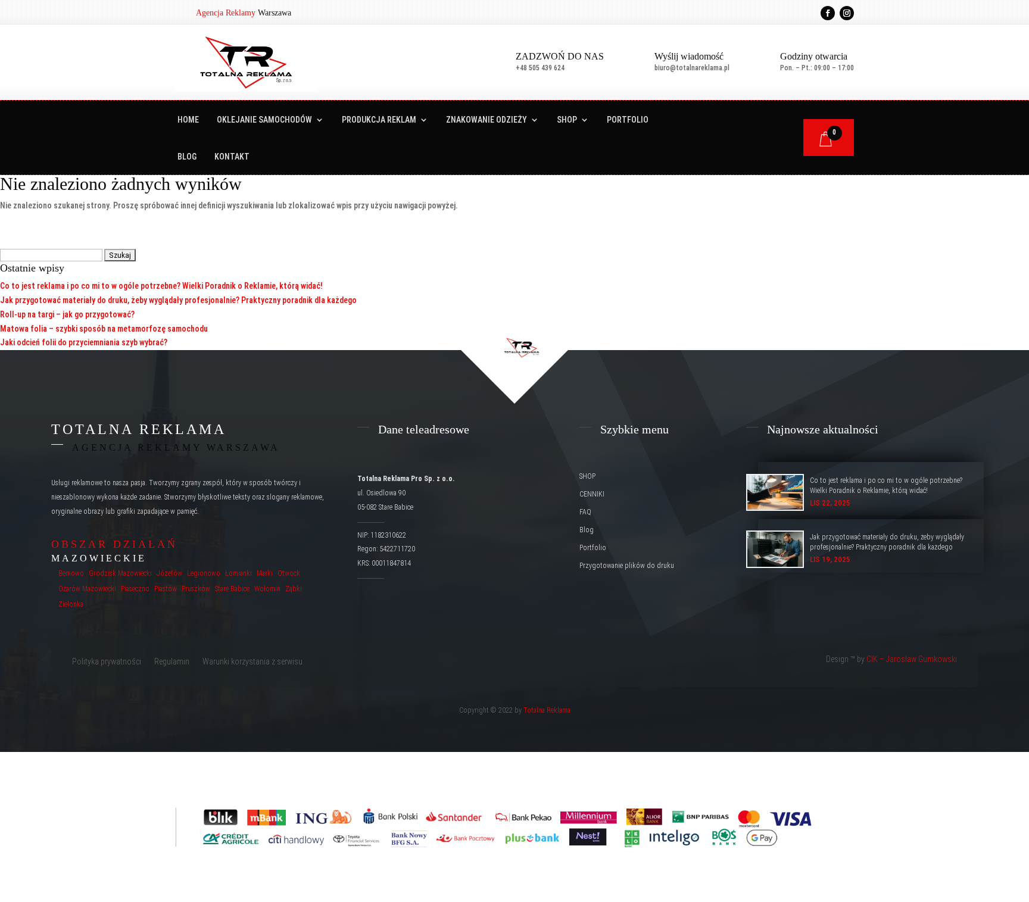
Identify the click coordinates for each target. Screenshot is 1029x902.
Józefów (169, 573)
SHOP (567, 120)
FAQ (585, 512)
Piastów (165, 589)
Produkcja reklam (379, 120)
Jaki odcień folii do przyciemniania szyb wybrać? (83, 342)
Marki (265, 573)
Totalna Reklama (546, 710)
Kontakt (232, 156)
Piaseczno (135, 589)
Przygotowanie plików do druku (626, 565)
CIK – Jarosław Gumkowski (911, 659)
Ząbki (293, 589)
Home (188, 120)
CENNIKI (591, 494)
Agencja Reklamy (225, 12)
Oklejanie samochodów (264, 120)
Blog (187, 156)
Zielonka (70, 604)
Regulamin (171, 661)
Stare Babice (232, 589)
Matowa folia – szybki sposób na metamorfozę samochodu (104, 328)
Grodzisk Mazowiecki (120, 573)
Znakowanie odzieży (486, 120)
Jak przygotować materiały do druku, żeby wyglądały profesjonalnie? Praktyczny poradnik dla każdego (178, 300)
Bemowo (71, 573)
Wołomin (267, 589)
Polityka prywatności (106, 661)
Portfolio (627, 120)
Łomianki (238, 573)
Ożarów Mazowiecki (87, 589)
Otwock (288, 573)
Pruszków (196, 589)
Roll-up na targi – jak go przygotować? (67, 314)
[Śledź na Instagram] (847, 13)
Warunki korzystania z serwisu (252, 661)
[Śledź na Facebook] (828, 13)
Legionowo (203, 573)
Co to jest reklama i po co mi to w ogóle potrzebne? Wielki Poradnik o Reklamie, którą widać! (161, 286)
